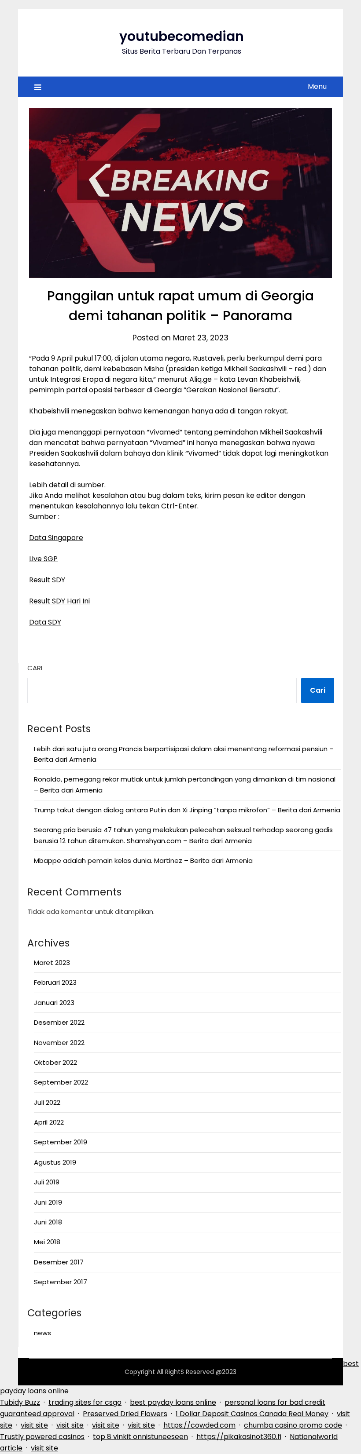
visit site (34, 1425)
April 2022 (49, 1122)
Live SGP (43, 559)
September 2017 (60, 1281)
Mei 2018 (47, 1241)
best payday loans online (173, 1402)
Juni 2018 (48, 1222)
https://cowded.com (199, 1425)
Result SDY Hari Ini (59, 601)
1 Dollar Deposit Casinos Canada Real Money (252, 1414)
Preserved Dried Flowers (125, 1414)
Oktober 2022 (55, 1062)
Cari (34, 667)
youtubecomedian (181, 36)
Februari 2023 (55, 982)
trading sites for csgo (85, 1402)
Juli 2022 (47, 1102)
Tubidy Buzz (20, 1402)
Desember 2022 (59, 1022)
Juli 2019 (46, 1182)
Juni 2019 (48, 1202)
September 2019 (60, 1142)
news (42, 1332)
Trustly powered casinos (42, 1437)
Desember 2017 (59, 1262)
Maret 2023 (52, 962)
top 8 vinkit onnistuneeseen (140, 1437)
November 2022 (59, 1042)
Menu (317, 86)
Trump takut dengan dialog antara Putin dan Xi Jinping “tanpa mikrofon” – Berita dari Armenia (187, 810)
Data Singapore (56, 538)
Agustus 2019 (55, 1162)
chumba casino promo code (293, 1425)
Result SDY (47, 580)
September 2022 (61, 1082)
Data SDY (45, 622)
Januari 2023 (54, 1002)
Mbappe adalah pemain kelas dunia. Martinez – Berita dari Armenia (143, 860)
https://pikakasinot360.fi (238, 1437)
